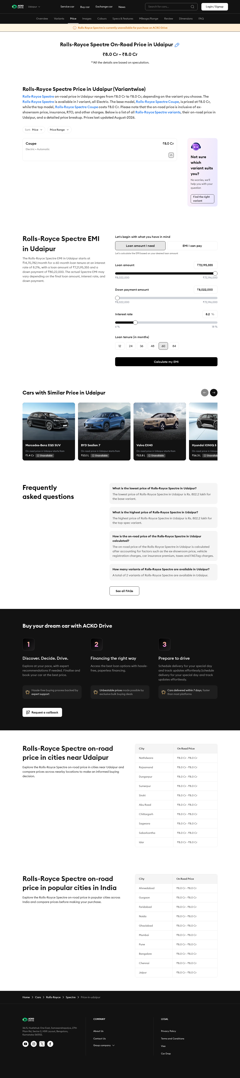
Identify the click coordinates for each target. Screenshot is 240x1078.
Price (73, 18)
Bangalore (145, 953)
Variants (59, 18)
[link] (48, 421)
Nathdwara (146, 758)
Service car (67, 6)
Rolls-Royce (53, 997)
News (121, 7)
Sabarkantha (147, 833)
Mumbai (144, 935)
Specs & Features (122, 18)
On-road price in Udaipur (39, 451)
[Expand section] (113, 1045)
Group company (102, 1045)
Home (26, 997)
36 (141, 346)
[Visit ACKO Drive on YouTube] (25, 1044)
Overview (42, 18)
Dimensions (186, 18)
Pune (142, 944)
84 (174, 346)
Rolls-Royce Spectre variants (158, 112)
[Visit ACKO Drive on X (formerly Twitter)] (42, 1044)
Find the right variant (201, 198)
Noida (142, 916)
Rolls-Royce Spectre (38, 96)
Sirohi (142, 795)
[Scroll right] (214, 392)
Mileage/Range (148, 18)
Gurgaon (144, 897)
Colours (101, 18)
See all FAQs (124, 591)
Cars (38, 997)
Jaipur (143, 972)
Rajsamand (146, 767)
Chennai (144, 963)
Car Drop (166, 1053)
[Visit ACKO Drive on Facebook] (50, 1044)
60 (163, 346)
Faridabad (145, 907)
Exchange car (104, 6)
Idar (141, 842)
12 (119, 346)
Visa (163, 1046)
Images (86, 18)
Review (168, 18)
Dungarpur (145, 776)
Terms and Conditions (172, 1038)
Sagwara (144, 823)
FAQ (201, 18)
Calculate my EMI (166, 362)
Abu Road (145, 804)
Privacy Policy (168, 1031)
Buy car (85, 7)
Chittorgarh (146, 814)
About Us (98, 1031)
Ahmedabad (146, 888)
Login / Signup (215, 6)
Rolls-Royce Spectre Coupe (157, 102)
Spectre (71, 997)
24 (131, 346)
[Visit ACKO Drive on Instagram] (34, 1044)
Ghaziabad (146, 925)
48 (152, 346)
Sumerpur (145, 786)
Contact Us (99, 1038)
